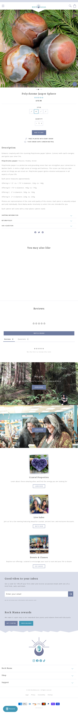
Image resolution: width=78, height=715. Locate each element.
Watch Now (39, 526)
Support (5, 682)
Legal (27, 695)
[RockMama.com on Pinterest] (41, 660)
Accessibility (41, 695)
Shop (4, 675)
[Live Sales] (39, 504)
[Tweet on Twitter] (39, 232)
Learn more (39, 486)
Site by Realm (39, 707)
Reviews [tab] (7, 339)
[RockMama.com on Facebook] (37, 660)
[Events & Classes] (39, 544)
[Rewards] (10, 709)
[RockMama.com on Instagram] (34, 660)
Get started (11, 623)
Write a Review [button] (39, 333)
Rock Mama (7, 668)
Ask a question (7, 226)
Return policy (7, 220)
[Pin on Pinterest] (43, 232)
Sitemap (50, 695)
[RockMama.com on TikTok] (44, 660)
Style (39, 107)
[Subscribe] (70, 594)
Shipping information (10, 215)
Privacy (33, 695)
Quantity (39, 119)
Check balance (26, 623)
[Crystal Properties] (39, 464)
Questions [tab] (22, 339)
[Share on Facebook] (35, 232)
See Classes (39, 566)
